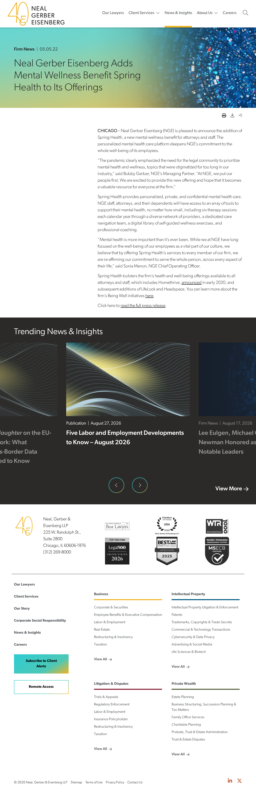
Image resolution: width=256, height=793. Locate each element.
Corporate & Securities (111, 607)
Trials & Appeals (106, 697)
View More (228, 489)
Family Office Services (188, 717)
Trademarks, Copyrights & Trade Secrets (202, 622)
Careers (229, 13)
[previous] (116, 485)
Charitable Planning (186, 725)
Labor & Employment (109, 622)
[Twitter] (239, 781)
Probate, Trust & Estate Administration (200, 732)
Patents (177, 615)
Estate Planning (183, 697)
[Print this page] (224, 116)
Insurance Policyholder (111, 719)
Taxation (100, 644)
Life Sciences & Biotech (189, 652)
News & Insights (178, 13)
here (149, 296)
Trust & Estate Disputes (188, 739)
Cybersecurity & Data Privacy (193, 637)
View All (100, 659)
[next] (140, 485)
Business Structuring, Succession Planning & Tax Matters (204, 707)
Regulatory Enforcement (111, 704)
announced (192, 282)
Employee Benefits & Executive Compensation (128, 615)
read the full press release (143, 305)
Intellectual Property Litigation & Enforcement (205, 607)
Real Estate (102, 630)
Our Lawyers (113, 13)
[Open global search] (245, 13)
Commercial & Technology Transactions (201, 630)
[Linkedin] (230, 781)
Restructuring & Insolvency (113, 637)
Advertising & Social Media (192, 644)
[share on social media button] (240, 115)
